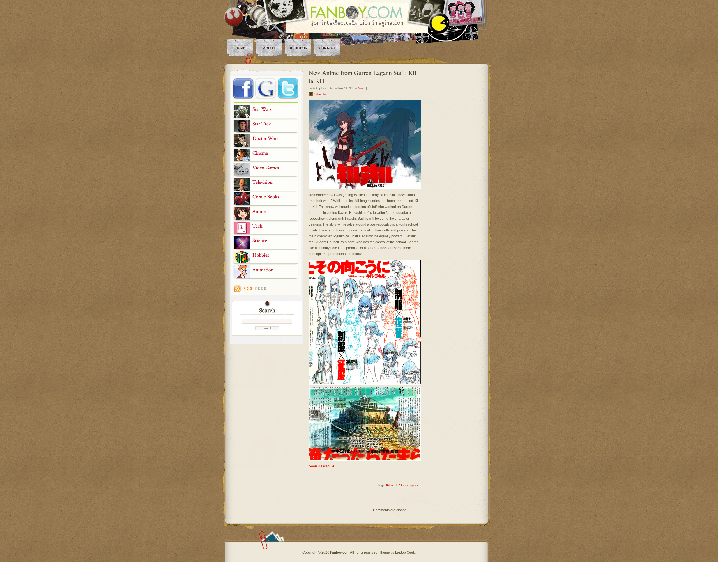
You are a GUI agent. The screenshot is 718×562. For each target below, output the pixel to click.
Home (240, 48)
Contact (327, 48)
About (269, 48)
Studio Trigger (408, 485)
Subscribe (320, 94)
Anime (361, 88)
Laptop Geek (405, 552)
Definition (298, 48)
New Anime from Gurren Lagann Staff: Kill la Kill (363, 76)
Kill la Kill (391, 485)
